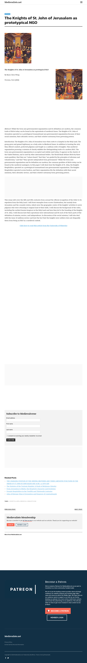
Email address (10, 418)
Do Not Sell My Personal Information (14, 645)
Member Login (22, 525)
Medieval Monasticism (28, 501)
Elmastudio (47, 655)
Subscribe (10, 440)
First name (9, 424)
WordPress (32, 655)
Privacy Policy (8, 642)
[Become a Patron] (58, 613)
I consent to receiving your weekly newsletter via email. (25, 436)
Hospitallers (14, 501)
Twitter (8, 658)
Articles (7, 14)
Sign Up (10, 525)
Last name (9, 430)
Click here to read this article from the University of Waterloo (43, 225)
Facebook (5, 658)
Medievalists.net (13, 2)
